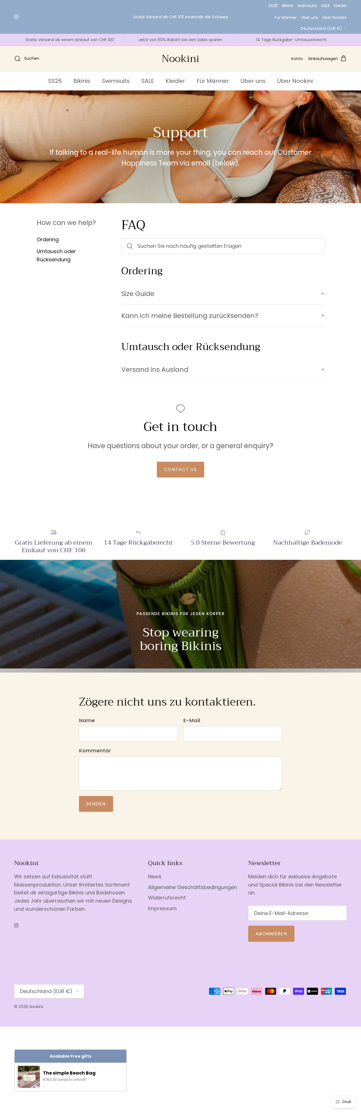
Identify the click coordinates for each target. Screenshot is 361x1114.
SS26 (273, 5)
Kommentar (95, 750)
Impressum (162, 908)
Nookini (36, 1006)
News (155, 876)
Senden (96, 804)
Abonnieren (271, 933)
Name (87, 720)
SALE (325, 5)
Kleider (340, 5)
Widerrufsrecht (167, 897)
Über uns (309, 17)
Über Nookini (334, 17)
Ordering (48, 239)
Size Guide (137, 293)
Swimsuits (307, 5)
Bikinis (287, 5)
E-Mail (191, 720)
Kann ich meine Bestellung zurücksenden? (189, 315)
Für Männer (286, 17)
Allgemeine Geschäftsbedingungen (192, 887)
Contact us (180, 469)
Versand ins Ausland (154, 369)
